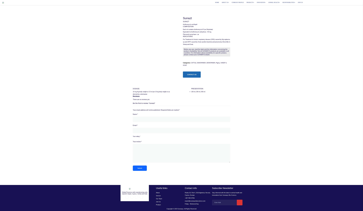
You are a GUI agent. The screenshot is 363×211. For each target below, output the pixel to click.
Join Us (300, 2)
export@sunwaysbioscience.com (195, 201)
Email (135, 125)
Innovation (261, 2)
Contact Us (191, 74)
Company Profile (238, 2)
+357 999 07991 (190, 198)
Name (135, 114)
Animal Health (273, 2)
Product (158, 205)
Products (250, 2)
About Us (225, 2)
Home (217, 2)
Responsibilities (288, 2)
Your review (137, 141)
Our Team (159, 198)
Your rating (136, 136)
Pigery (218, 63)
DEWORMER (201, 63)
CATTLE (193, 63)
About (158, 192)
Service (158, 195)
